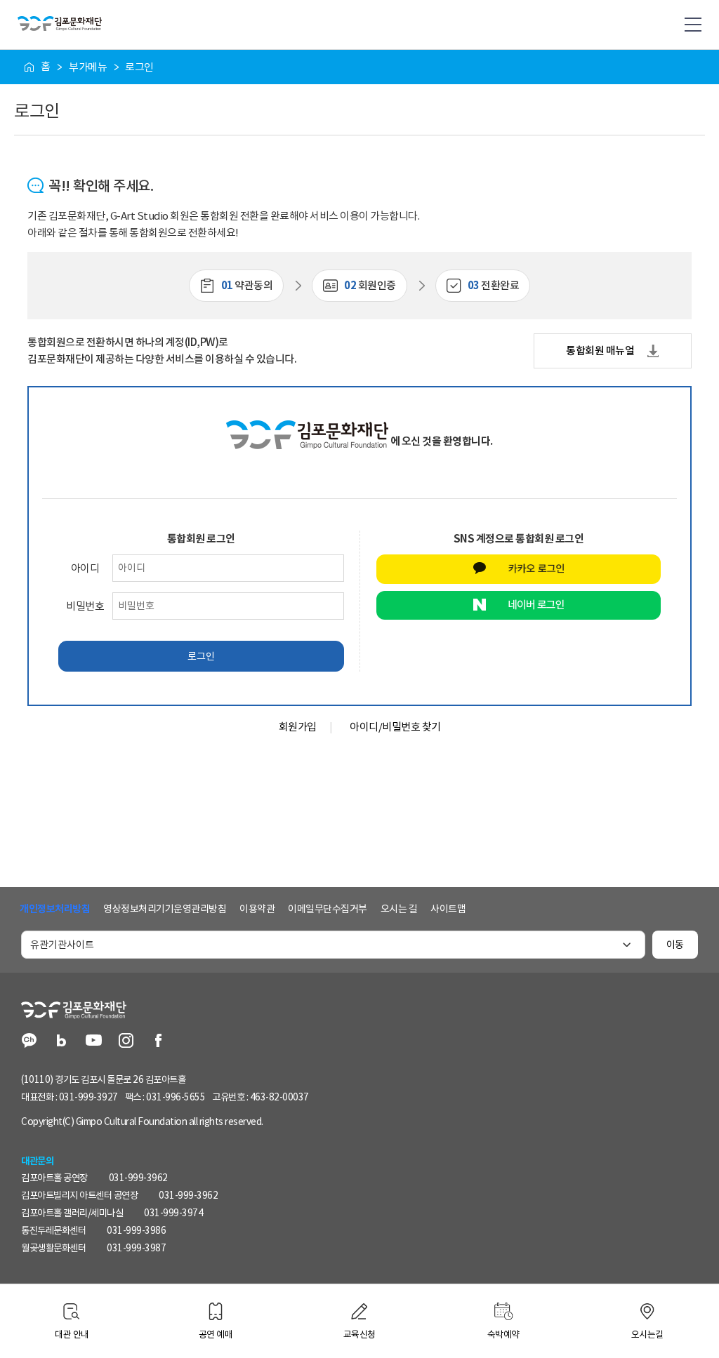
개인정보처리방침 (55, 909)
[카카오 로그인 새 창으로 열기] (518, 569)
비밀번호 (85, 606)
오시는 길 (399, 909)
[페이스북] (158, 1042)
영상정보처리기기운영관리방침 (164, 909)
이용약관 (257, 909)
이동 (675, 944)
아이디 (85, 568)
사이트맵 (448, 909)
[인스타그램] (126, 1042)
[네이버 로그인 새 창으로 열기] (518, 605)
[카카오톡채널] (29, 1042)
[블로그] (61, 1042)
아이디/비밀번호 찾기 (395, 726)
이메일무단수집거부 (327, 909)
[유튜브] (94, 1042)
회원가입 (298, 726)
